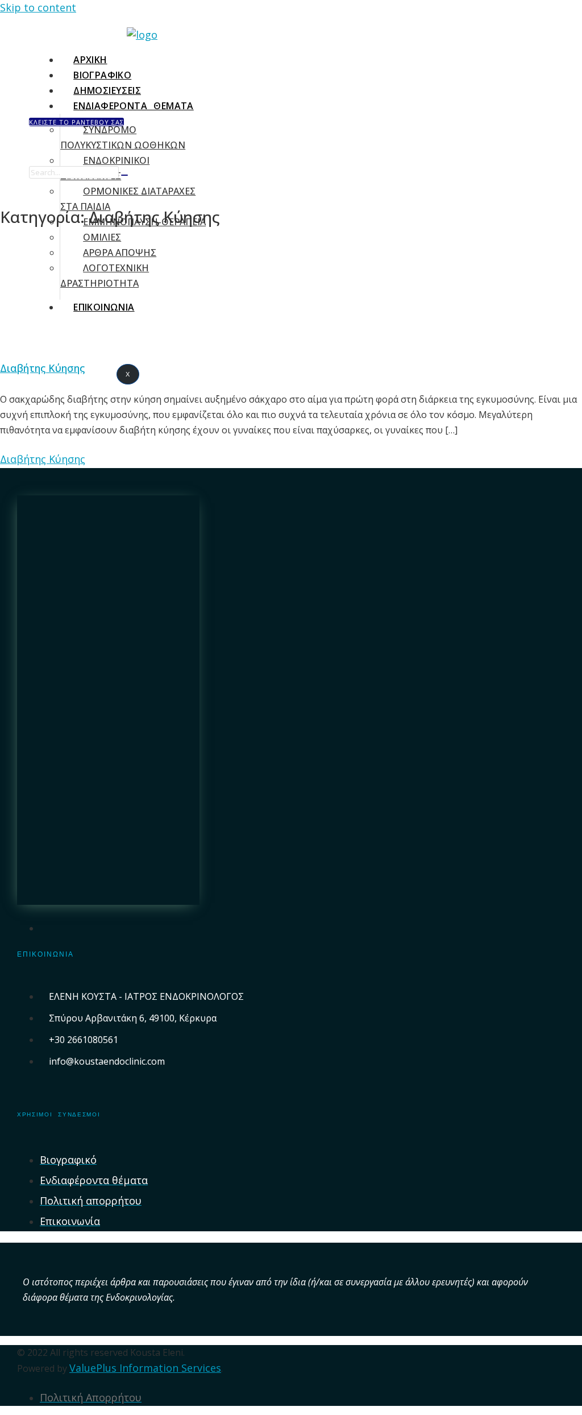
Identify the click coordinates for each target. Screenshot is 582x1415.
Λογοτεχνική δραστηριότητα (104, 275)
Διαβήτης (46, 301)
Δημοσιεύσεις (107, 90)
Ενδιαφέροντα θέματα (133, 106)
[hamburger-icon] (309, 56)
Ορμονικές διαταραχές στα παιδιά (128, 199)
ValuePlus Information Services (145, 1368)
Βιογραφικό (102, 75)
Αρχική (90, 59)
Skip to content (38, 7)
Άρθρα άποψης (119, 252)
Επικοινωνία (103, 307)
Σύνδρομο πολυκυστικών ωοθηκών (122, 137)
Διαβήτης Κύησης (42, 368)
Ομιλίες (102, 237)
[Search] (124, 175)
